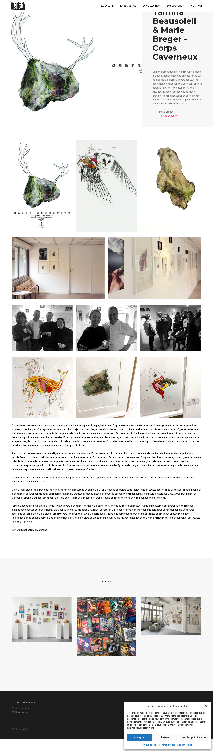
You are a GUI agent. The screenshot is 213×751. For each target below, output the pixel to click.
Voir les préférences (194, 737)
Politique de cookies (150, 745)
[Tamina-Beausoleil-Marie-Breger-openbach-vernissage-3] (170, 328)
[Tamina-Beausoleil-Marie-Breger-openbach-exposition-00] (106, 186)
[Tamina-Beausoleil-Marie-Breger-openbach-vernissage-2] (42, 328)
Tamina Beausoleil (169, 115)
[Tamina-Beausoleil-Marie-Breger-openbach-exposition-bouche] (170, 387)
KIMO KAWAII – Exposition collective (41, 625)
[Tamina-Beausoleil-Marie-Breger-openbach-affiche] (42, 185)
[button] (206, 706)
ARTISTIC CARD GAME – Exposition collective (106, 635)
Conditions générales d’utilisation (176, 745)
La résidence (128, 6)
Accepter (139, 737)
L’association (175, 6)
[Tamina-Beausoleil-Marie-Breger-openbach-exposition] (58, 268)
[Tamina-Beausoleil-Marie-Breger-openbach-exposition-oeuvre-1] (106, 387)
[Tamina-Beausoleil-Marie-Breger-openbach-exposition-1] (154, 268)
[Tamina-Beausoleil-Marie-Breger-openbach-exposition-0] (170, 186)
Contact (196, 6)
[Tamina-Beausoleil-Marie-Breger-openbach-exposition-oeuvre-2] (42, 387)
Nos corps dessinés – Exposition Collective (171, 621)
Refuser (166, 737)
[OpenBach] (18, 5)
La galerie (107, 6)
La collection (151, 6)
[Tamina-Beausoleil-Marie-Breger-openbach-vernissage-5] (106, 328)
